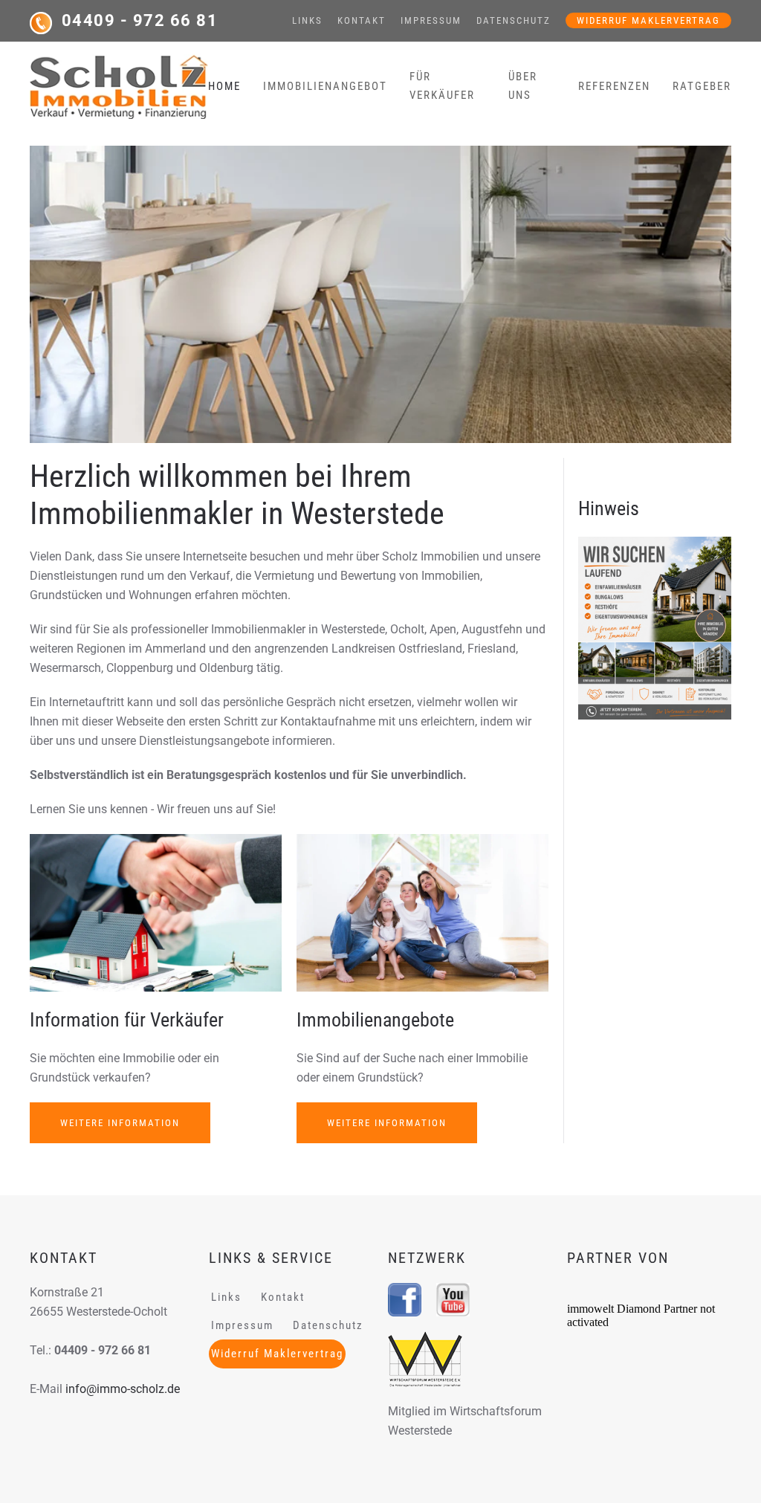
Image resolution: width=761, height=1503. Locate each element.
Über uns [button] (522, 85)
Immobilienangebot (325, 86)
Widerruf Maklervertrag (648, 20)
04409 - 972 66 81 (140, 20)
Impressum (431, 20)
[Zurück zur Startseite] (119, 86)
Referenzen (614, 86)
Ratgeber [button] (702, 86)
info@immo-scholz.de (122, 1389)
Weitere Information (120, 1122)
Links (307, 20)
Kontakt (361, 20)
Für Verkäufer (442, 85)
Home (224, 86)
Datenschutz (513, 20)
